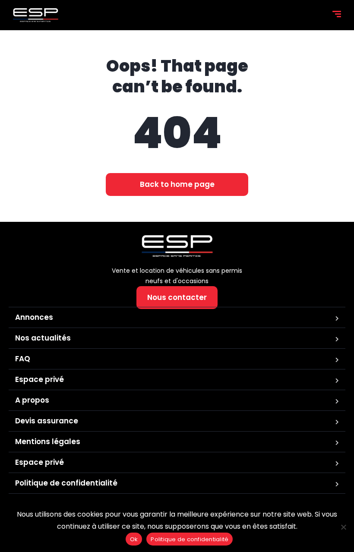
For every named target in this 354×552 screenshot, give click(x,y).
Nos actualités (43, 338)
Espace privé (39, 379)
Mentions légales (47, 441)
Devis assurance (46, 421)
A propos (32, 400)
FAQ (22, 358)
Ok (134, 539)
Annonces (34, 317)
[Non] (343, 527)
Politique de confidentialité (66, 483)
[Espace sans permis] (35, 15)
